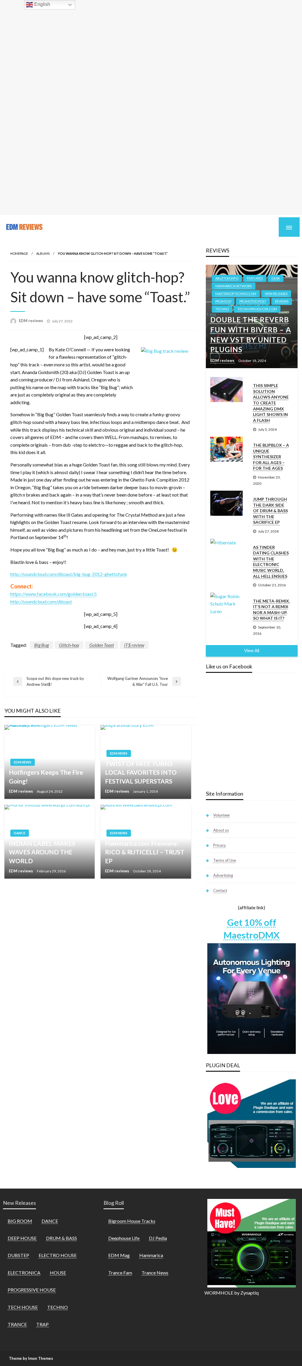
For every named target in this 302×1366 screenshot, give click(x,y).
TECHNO (222, 309)
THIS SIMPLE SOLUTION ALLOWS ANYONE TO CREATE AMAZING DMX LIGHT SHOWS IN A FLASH (271, 403)
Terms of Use (224, 860)
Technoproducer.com (257, 309)
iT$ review (134, 645)
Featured (255, 278)
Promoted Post (252, 301)
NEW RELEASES (276, 294)
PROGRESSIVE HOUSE (32, 1289)
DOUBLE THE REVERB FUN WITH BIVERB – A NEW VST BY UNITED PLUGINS (250, 334)
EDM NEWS (22, 762)
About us (221, 830)
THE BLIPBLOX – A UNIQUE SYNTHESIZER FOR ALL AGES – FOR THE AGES (271, 457)
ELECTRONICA (24, 1272)
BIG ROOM (20, 1221)
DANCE (19, 833)
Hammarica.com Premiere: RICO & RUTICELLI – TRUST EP (144, 852)
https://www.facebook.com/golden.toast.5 (53, 594)
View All (251, 650)
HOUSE (58, 1272)
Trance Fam (120, 1272)
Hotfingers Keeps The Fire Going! (46, 776)
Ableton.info (226, 278)
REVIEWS (281, 301)
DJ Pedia (158, 1238)
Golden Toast (101, 645)
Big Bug (41, 645)
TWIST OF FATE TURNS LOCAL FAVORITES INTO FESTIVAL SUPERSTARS (141, 772)
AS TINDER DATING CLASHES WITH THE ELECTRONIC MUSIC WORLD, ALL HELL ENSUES (271, 562)
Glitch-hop (69, 645)
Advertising (223, 875)
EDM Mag (119, 1255)
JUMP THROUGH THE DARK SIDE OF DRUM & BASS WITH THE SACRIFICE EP (270, 511)
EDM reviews (31, 320)
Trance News (155, 1272)
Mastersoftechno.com (235, 294)
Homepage (19, 253)
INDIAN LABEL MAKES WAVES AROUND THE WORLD (42, 852)
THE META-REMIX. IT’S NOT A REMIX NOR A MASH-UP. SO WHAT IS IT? (271, 609)
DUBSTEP (18, 1255)
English (41, 4)
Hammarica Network (233, 286)
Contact (220, 890)
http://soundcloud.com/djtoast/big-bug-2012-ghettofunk (68, 574)
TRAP (42, 1324)
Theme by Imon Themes (31, 1358)
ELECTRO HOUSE (58, 1255)
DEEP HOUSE (22, 1238)
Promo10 (223, 301)
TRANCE (17, 1324)
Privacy (219, 845)
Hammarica (151, 1255)
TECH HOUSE (23, 1307)
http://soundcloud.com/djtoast (41, 601)
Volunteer (221, 815)
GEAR (275, 278)
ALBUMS (43, 253)
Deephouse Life (123, 1238)
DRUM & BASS (61, 1238)
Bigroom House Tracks (131, 1221)
